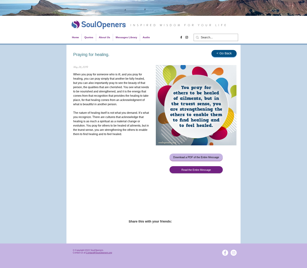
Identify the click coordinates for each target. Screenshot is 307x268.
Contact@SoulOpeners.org (99, 252)
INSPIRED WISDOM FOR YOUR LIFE (179, 25)
